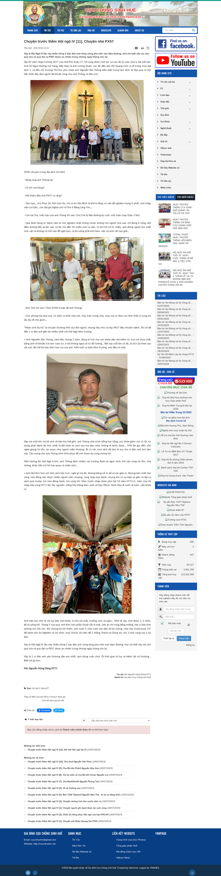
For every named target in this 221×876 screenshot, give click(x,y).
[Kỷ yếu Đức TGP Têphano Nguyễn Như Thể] (176, 503)
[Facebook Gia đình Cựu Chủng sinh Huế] (176, 43)
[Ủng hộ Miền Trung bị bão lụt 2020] (176, 407)
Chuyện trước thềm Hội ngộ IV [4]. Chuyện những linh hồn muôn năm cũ (64, 801)
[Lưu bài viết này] (148, 48)
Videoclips (106, 30)
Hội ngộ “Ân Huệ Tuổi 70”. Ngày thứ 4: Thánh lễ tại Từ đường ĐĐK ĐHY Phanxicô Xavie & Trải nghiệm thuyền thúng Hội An (176, 277)
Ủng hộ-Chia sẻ (168, 161)
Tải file (60, 30)
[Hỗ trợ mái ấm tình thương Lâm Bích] (176, 437)
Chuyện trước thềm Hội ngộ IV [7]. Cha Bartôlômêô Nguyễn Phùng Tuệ (63, 781)
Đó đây (163, 135)
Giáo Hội (164, 102)
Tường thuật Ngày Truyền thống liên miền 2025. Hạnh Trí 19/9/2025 (175, 240)
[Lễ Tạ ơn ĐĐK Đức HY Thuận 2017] (176, 453)
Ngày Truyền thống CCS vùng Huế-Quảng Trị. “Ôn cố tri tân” (182, 208)
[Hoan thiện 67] (176, 510)
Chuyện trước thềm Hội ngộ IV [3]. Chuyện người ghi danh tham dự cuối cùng (67, 808)
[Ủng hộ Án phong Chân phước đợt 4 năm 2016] (176, 461)
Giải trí (163, 141)
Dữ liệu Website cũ (169, 168)
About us (139, 30)
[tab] (166, 197)
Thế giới (164, 108)
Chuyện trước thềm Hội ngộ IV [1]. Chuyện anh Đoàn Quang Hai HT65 (62, 821)
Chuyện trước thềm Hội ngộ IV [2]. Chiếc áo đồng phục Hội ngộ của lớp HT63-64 (68, 814)
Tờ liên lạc (75, 30)
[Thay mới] (189, 625)
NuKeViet (133, 868)
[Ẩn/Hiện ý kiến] (84, 720)
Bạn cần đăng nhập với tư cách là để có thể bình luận (67, 729)
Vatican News (123, 857)
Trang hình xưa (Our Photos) (131, 839)
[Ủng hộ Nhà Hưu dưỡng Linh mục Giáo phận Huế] (176, 399)
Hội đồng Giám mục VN (128, 851)
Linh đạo (164, 95)
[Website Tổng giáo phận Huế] (176, 497)
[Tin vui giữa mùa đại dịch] (176, 417)
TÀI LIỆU (161, 295)
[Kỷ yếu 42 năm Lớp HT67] (176, 515)
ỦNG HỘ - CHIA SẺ (166, 372)
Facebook (45, 710)
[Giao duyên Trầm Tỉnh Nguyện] (176, 524)
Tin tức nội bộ (167, 82)
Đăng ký (190, 645)
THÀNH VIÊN (163, 586)
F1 (161, 88)
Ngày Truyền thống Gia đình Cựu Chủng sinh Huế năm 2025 (182, 223)
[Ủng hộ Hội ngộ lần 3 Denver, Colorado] (176, 445)
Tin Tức (47, 30)
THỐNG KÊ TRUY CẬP (167, 534)
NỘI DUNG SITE (164, 73)
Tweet (60, 710)
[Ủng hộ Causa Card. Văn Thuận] (176, 475)
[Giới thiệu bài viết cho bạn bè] (137, 48)
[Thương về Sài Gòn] (176, 392)
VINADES (154, 868)
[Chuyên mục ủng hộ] (176, 381)
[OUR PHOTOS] (176, 492)
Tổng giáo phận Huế (126, 845)
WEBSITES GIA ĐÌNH (167, 485)
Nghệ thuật (165, 128)
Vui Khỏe (165, 121)
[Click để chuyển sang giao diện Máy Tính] (35, 872)
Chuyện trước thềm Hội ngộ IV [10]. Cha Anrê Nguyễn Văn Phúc (60, 761)
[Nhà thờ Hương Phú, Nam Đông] (176, 425)
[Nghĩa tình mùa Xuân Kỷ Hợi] (176, 430)
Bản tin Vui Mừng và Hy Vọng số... (174, 302)
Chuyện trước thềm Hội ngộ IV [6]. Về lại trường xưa (54, 788)
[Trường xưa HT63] (176, 519)
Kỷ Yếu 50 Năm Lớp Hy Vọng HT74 (175, 354)
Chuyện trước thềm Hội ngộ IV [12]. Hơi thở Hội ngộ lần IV (57, 750)
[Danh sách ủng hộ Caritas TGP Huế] (176, 469)
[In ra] (142, 48)
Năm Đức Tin (79, 845)
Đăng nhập (184, 638)
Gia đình (164, 115)
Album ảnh (122, 30)
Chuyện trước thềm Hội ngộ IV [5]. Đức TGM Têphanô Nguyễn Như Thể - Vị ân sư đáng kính (74, 795)
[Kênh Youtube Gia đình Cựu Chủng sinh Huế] (176, 60)
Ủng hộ (91, 30)
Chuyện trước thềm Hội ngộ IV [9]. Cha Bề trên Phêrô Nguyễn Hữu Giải (63, 768)
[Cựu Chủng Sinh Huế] (34, 13)
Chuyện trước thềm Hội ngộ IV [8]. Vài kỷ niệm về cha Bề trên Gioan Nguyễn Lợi (68, 775)
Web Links (165, 187)
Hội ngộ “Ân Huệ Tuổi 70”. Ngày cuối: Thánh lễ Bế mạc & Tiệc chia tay (175, 258)
